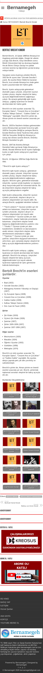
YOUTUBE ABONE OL (9, 623)
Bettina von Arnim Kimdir (29, 505)
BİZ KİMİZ (4, 599)
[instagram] (25, 667)
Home (4, 22)
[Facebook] (18, 667)
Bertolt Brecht (12, 496)
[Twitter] (20, 667)
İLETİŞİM (4, 606)
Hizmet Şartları (6, 609)
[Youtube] (22, 667)
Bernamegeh (21, 7)
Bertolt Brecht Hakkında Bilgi (31, 496)
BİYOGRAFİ (14, 22)
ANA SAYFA (5, 616)
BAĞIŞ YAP (5, 602)
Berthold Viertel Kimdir (12, 502)
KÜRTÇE (4, 619)
